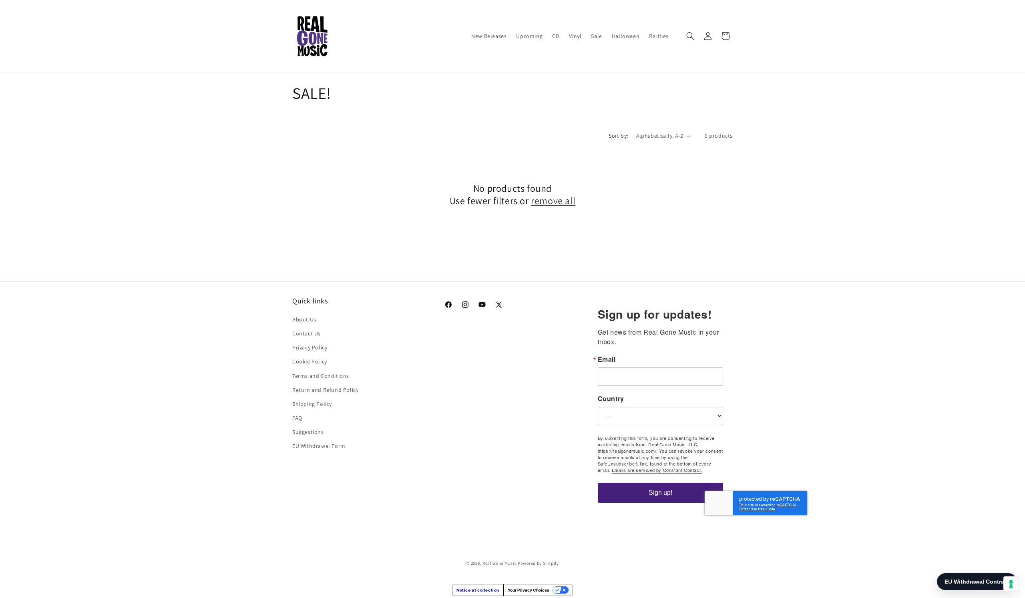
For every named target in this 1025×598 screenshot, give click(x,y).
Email (607, 359)
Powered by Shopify (538, 563)
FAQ (297, 417)
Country (611, 398)
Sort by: (618, 135)
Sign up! (660, 492)
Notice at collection (477, 590)
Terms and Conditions (320, 375)
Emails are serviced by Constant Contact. (657, 470)
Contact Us (306, 333)
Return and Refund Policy (325, 389)
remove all (553, 201)
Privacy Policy (309, 347)
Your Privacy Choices (528, 590)
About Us (304, 319)
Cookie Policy (309, 361)
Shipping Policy (312, 403)
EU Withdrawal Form (319, 446)
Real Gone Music (499, 563)
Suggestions (308, 431)
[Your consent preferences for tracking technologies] (1011, 584)
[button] (690, 36)
